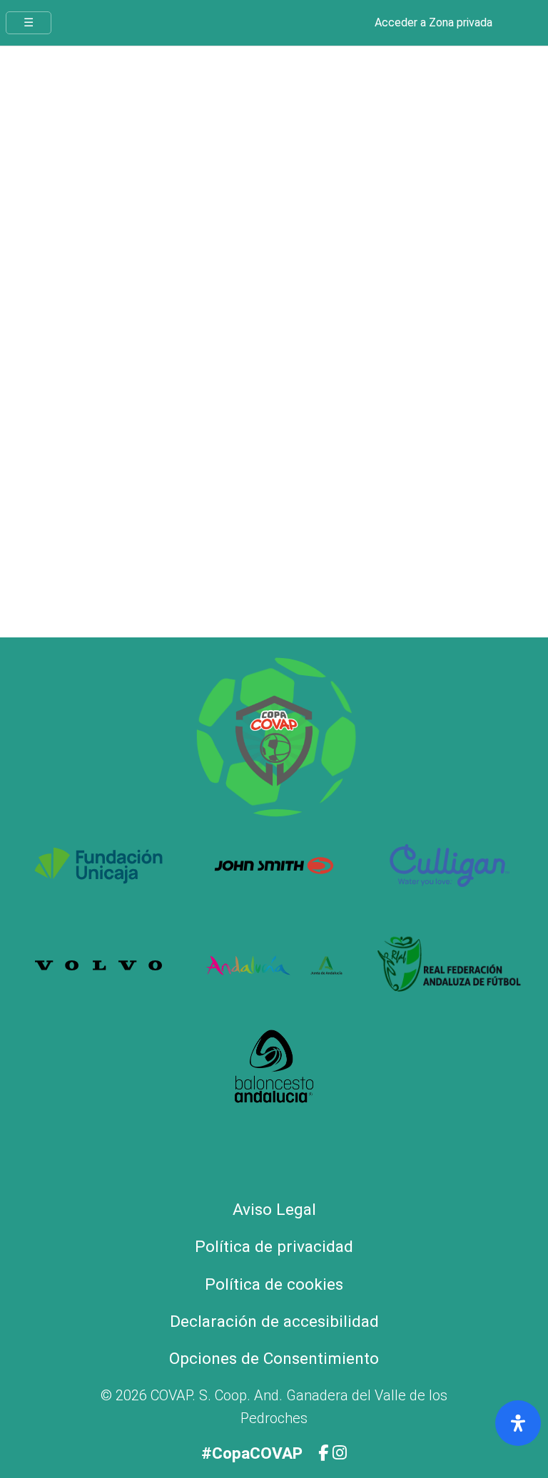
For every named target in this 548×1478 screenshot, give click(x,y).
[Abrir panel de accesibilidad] (518, 1423)
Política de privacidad (274, 1246)
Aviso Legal (274, 1209)
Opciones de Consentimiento (274, 1358)
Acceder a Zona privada (433, 22)
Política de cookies (274, 1284)
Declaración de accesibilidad (274, 1321)
